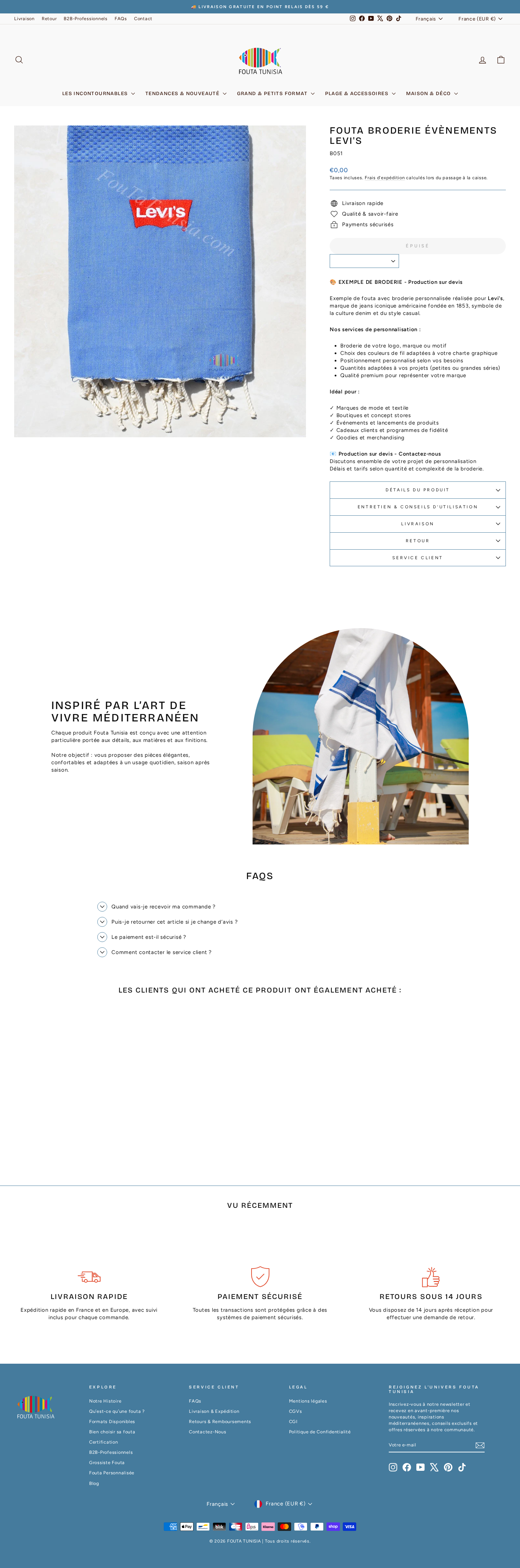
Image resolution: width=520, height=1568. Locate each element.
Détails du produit (418, 489)
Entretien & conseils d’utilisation (418, 506)
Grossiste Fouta (107, 1462)
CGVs (295, 1411)
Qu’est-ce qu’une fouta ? (117, 1411)
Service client (417, 557)
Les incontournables (95, 93)
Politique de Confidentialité (320, 1431)
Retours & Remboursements (220, 1421)
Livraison (24, 18)
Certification (103, 1442)
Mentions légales (308, 1401)
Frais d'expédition (385, 177)
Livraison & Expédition (214, 1411)
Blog (94, 1483)
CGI (293, 1421)
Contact (143, 18)
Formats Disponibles (112, 1421)
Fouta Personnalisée (111, 1472)
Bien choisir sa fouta (112, 1431)
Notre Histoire (105, 1401)
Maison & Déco (429, 93)
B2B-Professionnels (86, 18)
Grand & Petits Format (273, 93)
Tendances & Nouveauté (183, 93)
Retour (49, 18)
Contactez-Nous (207, 1431)
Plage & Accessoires (357, 93)
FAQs (121, 18)
